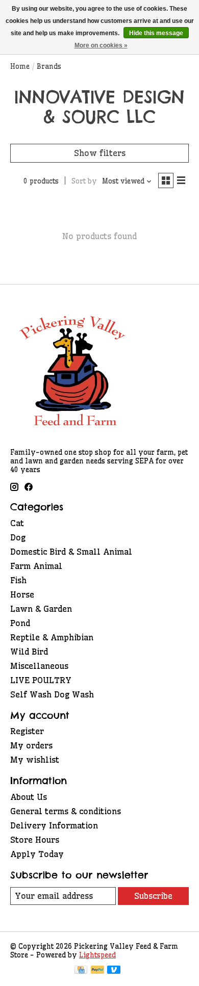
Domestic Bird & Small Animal (71, 552)
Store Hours (34, 840)
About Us (28, 797)
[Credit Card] (80, 971)
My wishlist (34, 760)
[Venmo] (113, 971)
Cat (17, 523)
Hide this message (156, 33)
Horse (22, 594)
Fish (18, 580)
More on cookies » (101, 45)
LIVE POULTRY (40, 680)
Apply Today (37, 854)
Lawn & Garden (41, 609)
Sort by (84, 181)
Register (27, 731)
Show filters (100, 153)
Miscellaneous (39, 666)
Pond (20, 623)
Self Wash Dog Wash (52, 694)
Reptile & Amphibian (51, 637)
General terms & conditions (65, 811)
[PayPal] (97, 971)
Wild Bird (29, 651)
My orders (31, 745)
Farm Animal (36, 566)
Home (20, 66)
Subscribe (153, 896)
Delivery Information (54, 825)
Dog (18, 537)
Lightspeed (97, 955)
